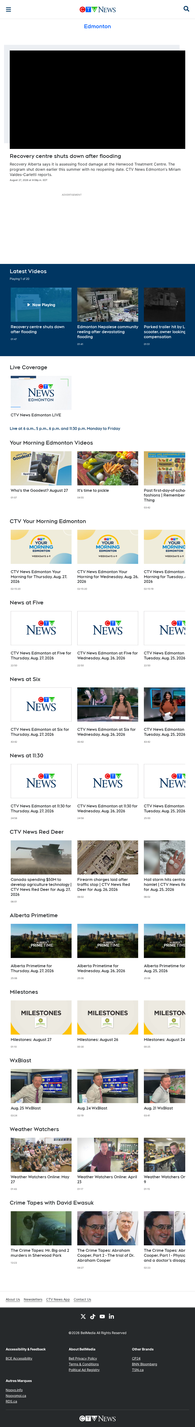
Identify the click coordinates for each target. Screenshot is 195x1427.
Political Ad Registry (84, 1370)
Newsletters (33, 1299)
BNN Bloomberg (144, 1364)
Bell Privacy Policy (83, 1358)
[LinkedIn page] (112, 1316)
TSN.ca (138, 1370)
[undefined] (41, 314)
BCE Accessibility (19, 1358)
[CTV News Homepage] (98, 9)
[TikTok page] (93, 1316)
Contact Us (82, 1299)
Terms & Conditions (84, 1364)
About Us (13, 1299)
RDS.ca (11, 1401)
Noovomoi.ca (16, 1396)
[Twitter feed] (83, 1316)
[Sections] (8, 9)
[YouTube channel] (102, 1316)
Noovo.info (14, 1390)
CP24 (136, 1358)
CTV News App (58, 1299)
